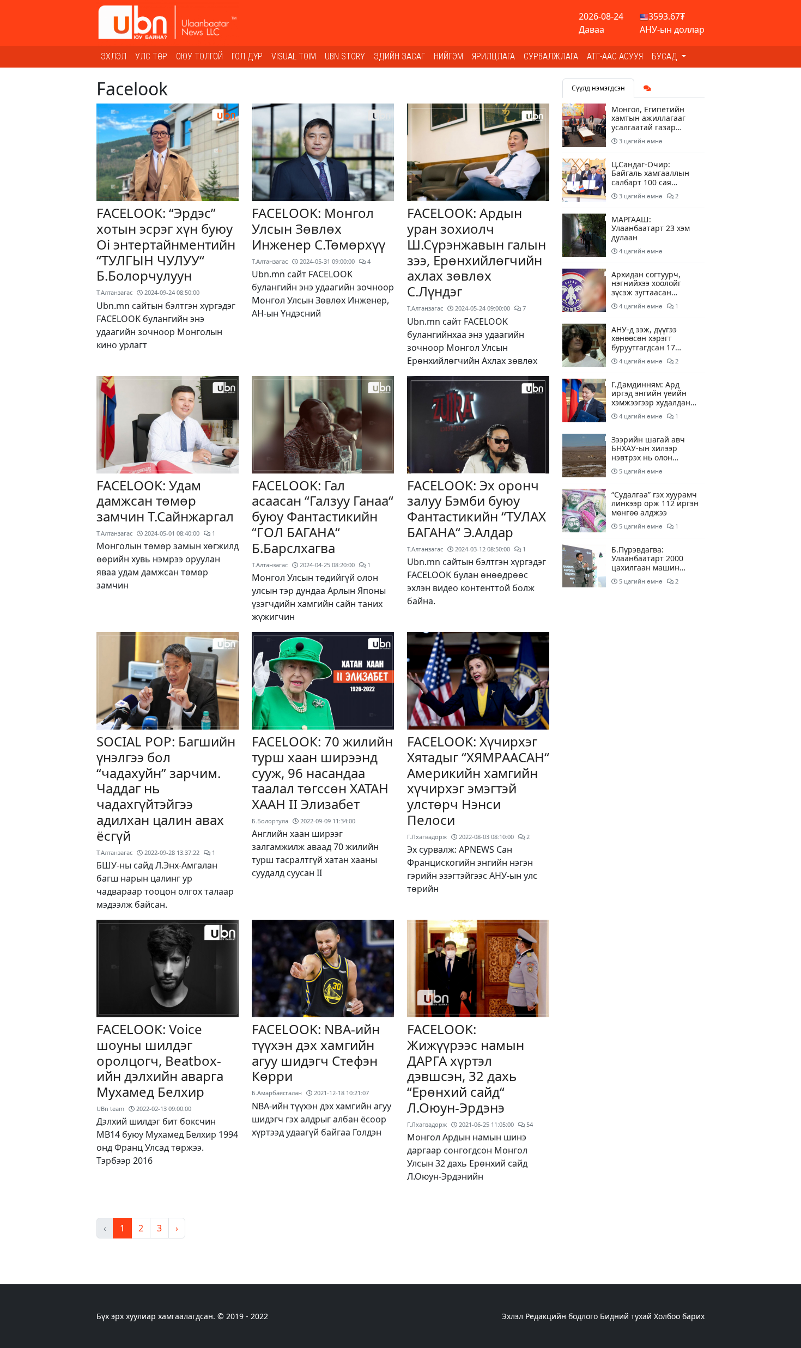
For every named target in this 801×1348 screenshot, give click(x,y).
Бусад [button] (665, 56)
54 (529, 1124)
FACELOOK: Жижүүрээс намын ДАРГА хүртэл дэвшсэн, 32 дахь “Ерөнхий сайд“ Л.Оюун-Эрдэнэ (465, 1068)
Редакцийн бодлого (561, 1316)
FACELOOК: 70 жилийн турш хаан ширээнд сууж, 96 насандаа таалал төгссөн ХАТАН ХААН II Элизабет (322, 772)
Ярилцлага (493, 56)
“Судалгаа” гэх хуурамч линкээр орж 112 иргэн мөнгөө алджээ (655, 503)
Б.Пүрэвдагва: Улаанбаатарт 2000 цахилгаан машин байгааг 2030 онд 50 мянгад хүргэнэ (649, 567)
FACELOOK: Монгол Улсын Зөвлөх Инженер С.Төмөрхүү (318, 228)
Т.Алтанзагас (114, 292)
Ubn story (345, 56)
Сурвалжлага (551, 56)
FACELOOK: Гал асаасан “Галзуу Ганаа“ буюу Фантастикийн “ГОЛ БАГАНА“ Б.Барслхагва (322, 516)
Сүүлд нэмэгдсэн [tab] (598, 88)
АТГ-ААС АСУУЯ (615, 56)
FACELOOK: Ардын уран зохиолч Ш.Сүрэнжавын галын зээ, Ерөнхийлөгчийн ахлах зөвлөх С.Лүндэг (476, 252)
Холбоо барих (679, 1316)
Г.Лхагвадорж (427, 837)
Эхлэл (113, 56)
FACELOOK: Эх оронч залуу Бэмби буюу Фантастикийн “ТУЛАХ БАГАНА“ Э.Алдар (476, 508)
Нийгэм (448, 56)
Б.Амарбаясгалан (277, 1093)
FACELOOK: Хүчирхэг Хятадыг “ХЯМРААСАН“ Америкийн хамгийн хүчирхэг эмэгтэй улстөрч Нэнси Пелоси (478, 780)
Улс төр (151, 56)
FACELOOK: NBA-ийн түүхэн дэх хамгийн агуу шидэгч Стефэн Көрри (316, 1052)
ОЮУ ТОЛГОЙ (199, 56)
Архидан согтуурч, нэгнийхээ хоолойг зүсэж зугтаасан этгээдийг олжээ (646, 288)
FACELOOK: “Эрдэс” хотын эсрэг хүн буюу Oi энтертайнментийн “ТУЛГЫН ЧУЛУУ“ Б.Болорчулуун (165, 244)
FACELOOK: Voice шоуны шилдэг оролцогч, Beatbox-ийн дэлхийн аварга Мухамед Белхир (159, 1060)
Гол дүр (247, 56)
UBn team (110, 1108)
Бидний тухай (626, 1316)
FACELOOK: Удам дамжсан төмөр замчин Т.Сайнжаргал (165, 501)
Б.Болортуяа (270, 821)
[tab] (647, 88)
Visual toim (293, 56)
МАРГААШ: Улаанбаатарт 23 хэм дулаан (650, 228)
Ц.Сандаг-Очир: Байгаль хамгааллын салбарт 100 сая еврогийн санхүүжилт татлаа (652, 182)
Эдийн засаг (399, 56)
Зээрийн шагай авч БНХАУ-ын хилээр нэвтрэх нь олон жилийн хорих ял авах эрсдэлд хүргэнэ (653, 457)
